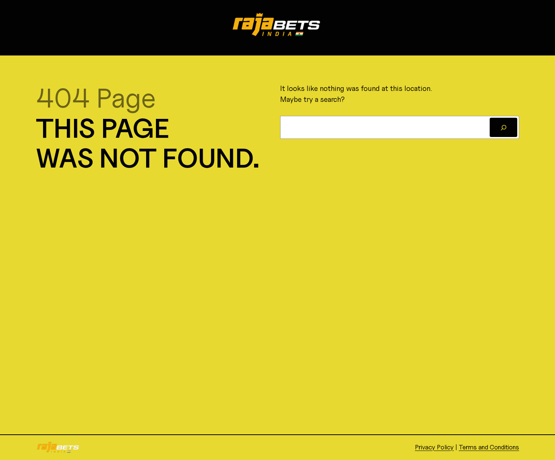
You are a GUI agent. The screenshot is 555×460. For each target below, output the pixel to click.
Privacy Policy (434, 447)
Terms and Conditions (489, 447)
